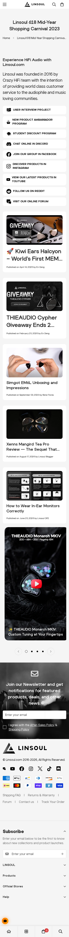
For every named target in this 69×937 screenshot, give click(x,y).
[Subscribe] (62, 854)
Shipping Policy (19, 729)
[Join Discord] (58, 768)
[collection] (26, 931)
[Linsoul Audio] (34, 4)
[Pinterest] (4, 768)
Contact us (26, 802)
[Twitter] (40, 768)
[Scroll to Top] (62, 917)
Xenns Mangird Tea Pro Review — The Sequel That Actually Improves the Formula (31, 452)
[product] (9, 931)
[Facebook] (21, 768)
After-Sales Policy (42, 725)
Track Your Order (53, 802)
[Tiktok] (49, 768)
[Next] (50, 651)
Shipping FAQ (12, 795)
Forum (7, 802)
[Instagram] (31, 768)
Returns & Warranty (41, 795)
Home (6, 38)
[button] (62, 4)
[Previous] (18, 651)
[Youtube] (12, 768)
